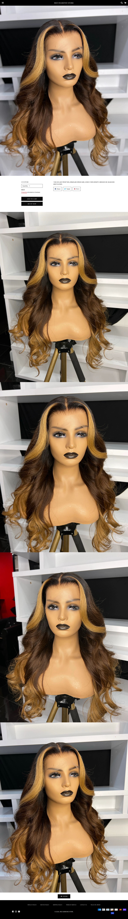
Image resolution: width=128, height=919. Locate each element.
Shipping (24, 192)
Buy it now (32, 204)
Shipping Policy (57, 904)
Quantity (25, 186)
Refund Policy (44, 904)
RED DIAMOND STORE (64, 3)
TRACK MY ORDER (95, 904)
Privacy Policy (32, 904)
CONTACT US (83, 904)
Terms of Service (71, 904)
